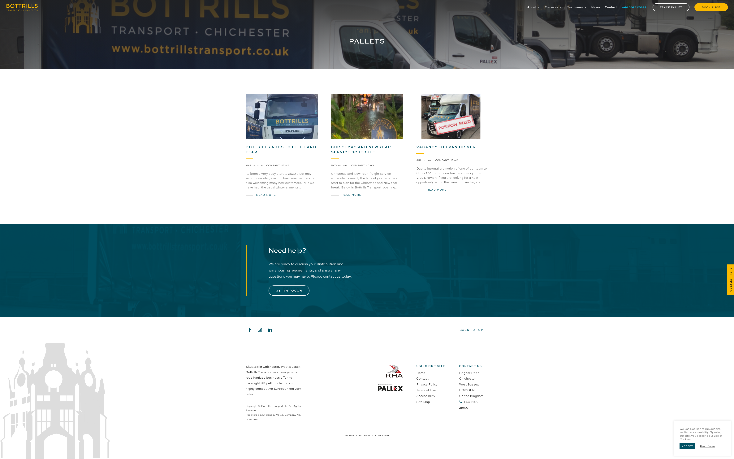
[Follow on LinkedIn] (270, 330)
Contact (422, 378)
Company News (277, 165)
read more (266, 194)
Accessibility (425, 396)
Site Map (423, 401)
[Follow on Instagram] (260, 330)
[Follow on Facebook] (250, 330)
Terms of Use (426, 390)
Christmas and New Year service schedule (361, 149)
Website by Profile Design (367, 435)
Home (420, 372)
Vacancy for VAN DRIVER (446, 146)
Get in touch (289, 290)
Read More (707, 446)
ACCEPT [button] (687, 446)
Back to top (471, 330)
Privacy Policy (427, 384)
